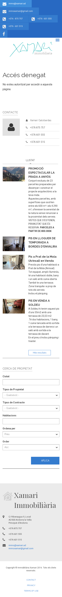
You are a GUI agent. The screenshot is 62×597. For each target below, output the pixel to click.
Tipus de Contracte (14, 402)
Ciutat (6, 376)
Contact (31, 580)
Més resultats (39, 352)
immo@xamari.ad (17, 3)
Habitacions (9, 415)
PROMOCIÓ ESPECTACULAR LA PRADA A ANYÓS (41, 172)
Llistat (41, 160)
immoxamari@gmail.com (21, 11)
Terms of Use (31, 591)
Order (6, 441)
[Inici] (31, 49)
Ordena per (9, 428)
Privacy (31, 585)
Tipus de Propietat (13, 389)
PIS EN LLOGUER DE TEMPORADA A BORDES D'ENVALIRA (42, 242)
